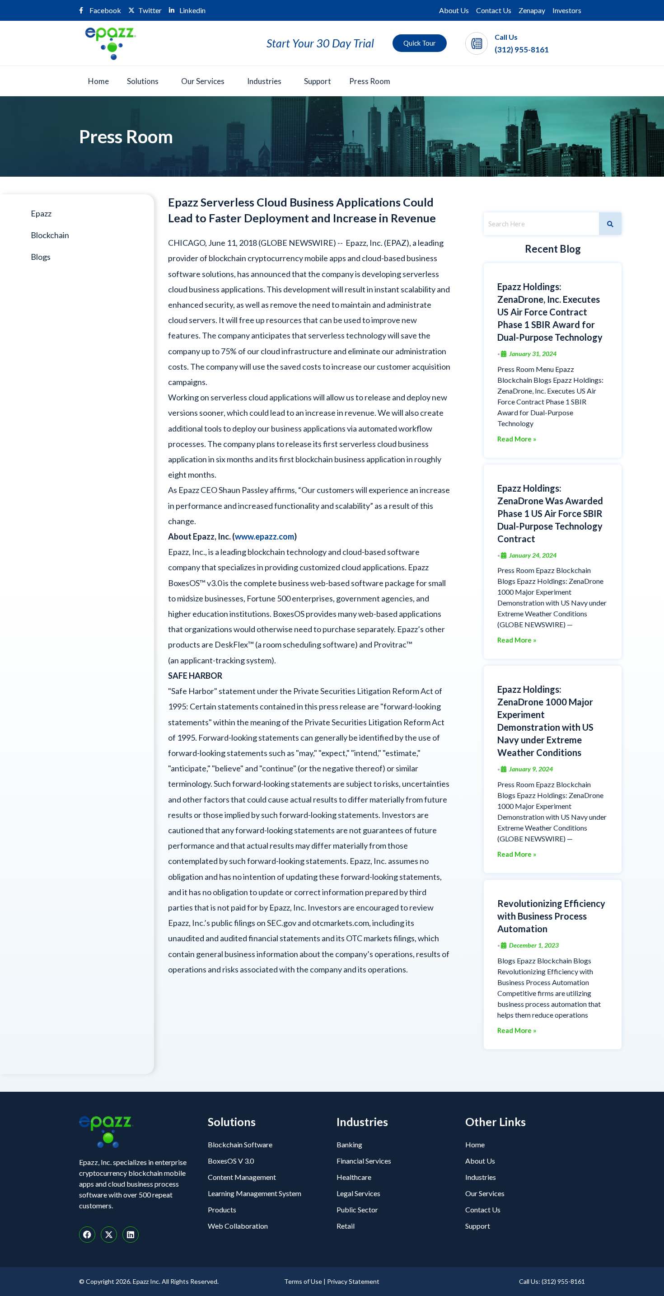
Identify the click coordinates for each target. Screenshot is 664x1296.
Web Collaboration (238, 1225)
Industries (264, 81)
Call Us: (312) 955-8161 (552, 1281)
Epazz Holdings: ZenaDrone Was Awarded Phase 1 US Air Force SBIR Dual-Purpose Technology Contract (550, 513)
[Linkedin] (130, 1234)
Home (98, 81)
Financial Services (364, 1160)
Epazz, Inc (363, 243)
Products (222, 1209)
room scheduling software (309, 644)
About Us (454, 10)
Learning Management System (254, 1193)
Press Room (369, 81)
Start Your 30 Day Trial (320, 43)
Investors (566, 10)
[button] (145, 81)
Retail (346, 1225)
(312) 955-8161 (522, 49)
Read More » (516, 439)
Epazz (41, 213)
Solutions (143, 81)
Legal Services (358, 1193)
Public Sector (357, 1209)
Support (317, 81)
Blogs (41, 257)
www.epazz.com (264, 536)
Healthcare (354, 1177)
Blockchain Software (240, 1144)
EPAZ (396, 243)
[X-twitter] (109, 1234)
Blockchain (50, 235)
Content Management (242, 1177)
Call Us (506, 37)
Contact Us (493, 10)
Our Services (202, 81)
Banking (349, 1144)
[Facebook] (87, 1234)
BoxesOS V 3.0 (231, 1160)
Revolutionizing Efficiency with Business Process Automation (551, 916)
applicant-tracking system (225, 660)
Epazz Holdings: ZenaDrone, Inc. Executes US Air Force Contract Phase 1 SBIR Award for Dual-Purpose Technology (550, 312)
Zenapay (532, 10)
